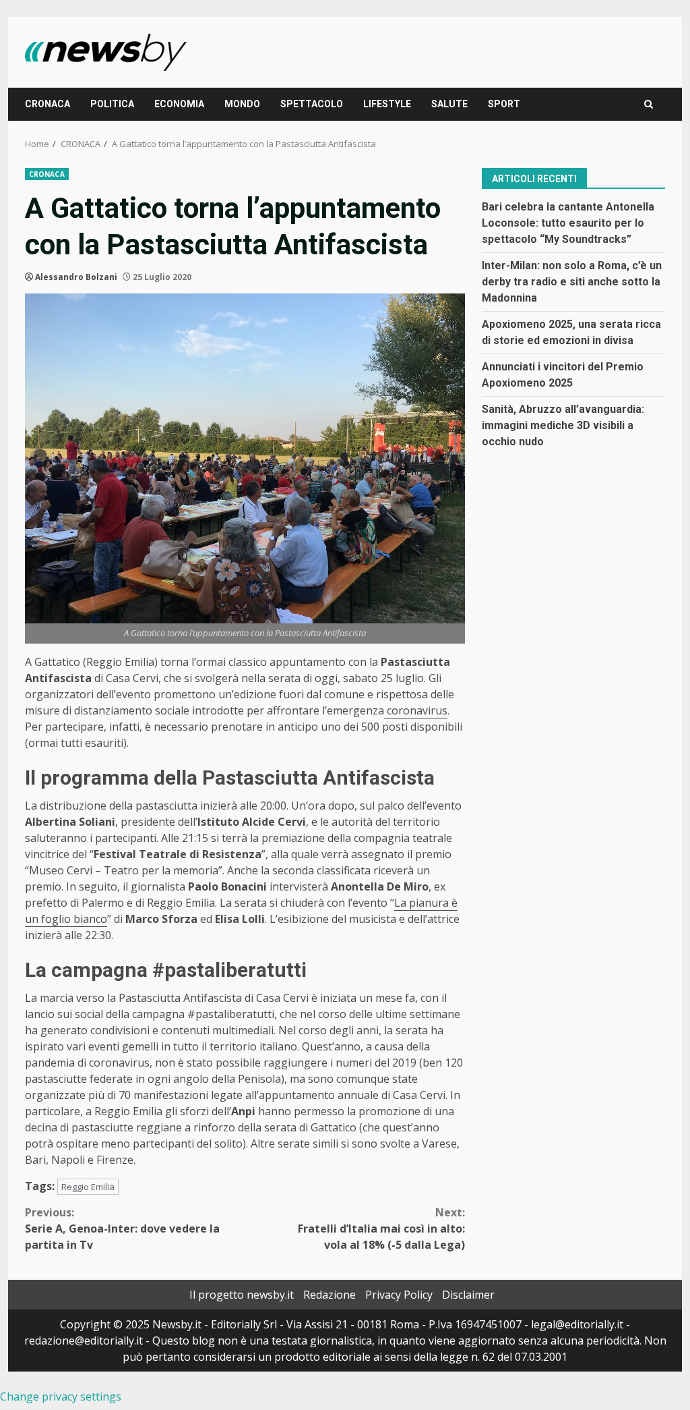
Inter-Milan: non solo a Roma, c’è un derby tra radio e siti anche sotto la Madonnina (572, 281)
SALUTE (449, 103)
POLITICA (112, 103)
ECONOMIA (179, 103)
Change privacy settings (60, 1396)
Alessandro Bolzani (76, 277)
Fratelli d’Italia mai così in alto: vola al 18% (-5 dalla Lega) (381, 1228)
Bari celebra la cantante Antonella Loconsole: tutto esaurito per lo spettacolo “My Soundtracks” (568, 223)
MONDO (242, 103)
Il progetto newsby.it (241, 1294)
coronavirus (415, 710)
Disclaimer (468, 1294)
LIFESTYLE (387, 103)
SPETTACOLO (311, 103)
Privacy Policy (399, 1294)
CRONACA (47, 103)
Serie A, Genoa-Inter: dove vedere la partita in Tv (122, 1228)
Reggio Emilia (88, 1187)
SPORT (504, 103)
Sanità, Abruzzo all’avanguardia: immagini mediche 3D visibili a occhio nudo (563, 425)
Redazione (329, 1294)
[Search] (648, 104)
